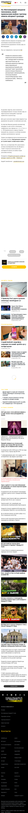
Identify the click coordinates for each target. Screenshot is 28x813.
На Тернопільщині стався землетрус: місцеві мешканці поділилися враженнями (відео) (18, 317)
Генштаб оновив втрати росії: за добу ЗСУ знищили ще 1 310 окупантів (14, 402)
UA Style (3, 761)
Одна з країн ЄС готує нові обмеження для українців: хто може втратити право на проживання (14, 486)
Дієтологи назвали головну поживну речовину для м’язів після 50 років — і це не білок (13, 668)
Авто (15, 789)
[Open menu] (25, 2)
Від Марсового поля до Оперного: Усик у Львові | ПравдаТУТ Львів (14, 625)
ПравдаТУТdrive (4, 764)
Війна (2, 776)
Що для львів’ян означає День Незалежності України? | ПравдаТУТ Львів (12, 545)
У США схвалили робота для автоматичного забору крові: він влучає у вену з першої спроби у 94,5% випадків (14, 674)
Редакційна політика (5, 716)
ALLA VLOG (16, 767)
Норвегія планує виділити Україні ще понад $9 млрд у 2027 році (12, 662)
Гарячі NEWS (17, 751)
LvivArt (15, 738)
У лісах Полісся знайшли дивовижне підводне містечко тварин (12, 551)
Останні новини (7, 407)
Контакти (6, 731)
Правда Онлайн (17, 757)
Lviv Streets (17, 744)
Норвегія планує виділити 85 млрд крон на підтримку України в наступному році (13, 509)
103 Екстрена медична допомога (6, 746)
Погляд (16, 779)
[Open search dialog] (20, 2)
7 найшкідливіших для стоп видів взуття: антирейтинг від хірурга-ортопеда (13, 455)
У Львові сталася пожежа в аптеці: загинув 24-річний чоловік (13, 398)
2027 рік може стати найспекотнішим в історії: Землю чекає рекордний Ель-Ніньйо (13, 413)
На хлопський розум (19, 748)
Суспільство (17, 776)
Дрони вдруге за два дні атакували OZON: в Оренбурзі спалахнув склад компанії (14, 393)
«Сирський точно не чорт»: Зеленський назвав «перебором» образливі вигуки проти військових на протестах (13, 651)
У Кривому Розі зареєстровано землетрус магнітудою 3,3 (13, 299)
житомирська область (14, 255)
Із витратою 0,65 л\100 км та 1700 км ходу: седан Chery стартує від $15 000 (14, 450)
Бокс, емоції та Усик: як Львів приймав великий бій (13, 573)
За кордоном (4, 782)
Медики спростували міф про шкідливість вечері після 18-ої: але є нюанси (14, 499)
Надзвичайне (6, 6)
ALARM (2, 751)
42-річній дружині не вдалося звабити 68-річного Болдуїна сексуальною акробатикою (14, 480)
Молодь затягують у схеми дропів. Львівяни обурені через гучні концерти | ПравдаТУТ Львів (13, 599)
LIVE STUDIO (4, 754)
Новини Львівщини (5, 789)
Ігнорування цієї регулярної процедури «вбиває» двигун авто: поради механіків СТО (13, 493)
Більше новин (14, 686)
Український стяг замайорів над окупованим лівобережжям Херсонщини (13, 504)
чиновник (12, 251)
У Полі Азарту (17, 761)
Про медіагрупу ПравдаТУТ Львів (8, 713)
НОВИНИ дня (4, 738)
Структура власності (5, 719)
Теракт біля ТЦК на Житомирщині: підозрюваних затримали (19, 307)
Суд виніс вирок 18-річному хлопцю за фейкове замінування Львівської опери (13, 645)
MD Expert (3, 741)
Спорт (15, 792)
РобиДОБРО (17, 754)
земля (21, 251)
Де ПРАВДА (3, 757)
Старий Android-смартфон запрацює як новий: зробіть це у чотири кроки (13, 344)
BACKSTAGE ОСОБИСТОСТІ (20, 764)
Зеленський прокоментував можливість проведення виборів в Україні (13, 519)
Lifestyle (3, 795)
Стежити (14, 267)
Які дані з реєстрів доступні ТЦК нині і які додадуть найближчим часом (18, 364)
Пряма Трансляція (5, 723)
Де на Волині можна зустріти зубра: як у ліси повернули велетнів (13, 514)
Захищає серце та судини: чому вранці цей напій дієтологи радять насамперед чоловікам (19, 354)
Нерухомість (4, 792)
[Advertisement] (14, 96)
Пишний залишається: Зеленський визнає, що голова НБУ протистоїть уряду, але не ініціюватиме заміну (12, 445)
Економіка (3, 779)
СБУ (21, 50)
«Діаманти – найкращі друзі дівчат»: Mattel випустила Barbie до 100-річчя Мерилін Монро (12, 438)
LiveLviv (2, 767)
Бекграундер (17, 741)
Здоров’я (16, 772)
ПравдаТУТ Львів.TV (18, 795)
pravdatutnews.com (18, 161)
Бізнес (15, 782)
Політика (3, 772)
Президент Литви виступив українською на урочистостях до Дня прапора (13, 657)
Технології (16, 785)
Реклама (3, 710)
